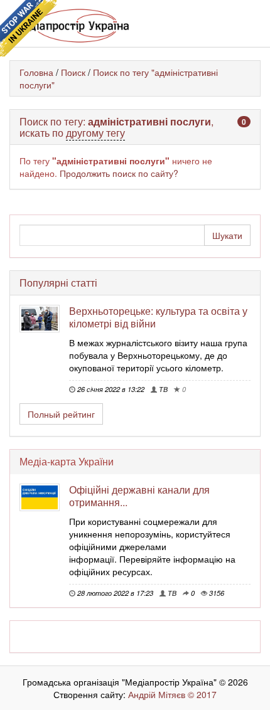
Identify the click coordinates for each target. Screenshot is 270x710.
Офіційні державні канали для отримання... (139, 495)
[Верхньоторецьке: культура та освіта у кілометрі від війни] (44, 319)
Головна (36, 72)
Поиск (73, 72)
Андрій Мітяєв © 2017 (171, 694)
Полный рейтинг (61, 414)
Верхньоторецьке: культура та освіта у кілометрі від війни (158, 317)
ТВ (162, 389)
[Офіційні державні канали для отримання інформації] (44, 498)
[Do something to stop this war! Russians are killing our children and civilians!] (28, 28)
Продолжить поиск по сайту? (119, 173)
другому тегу (95, 132)
